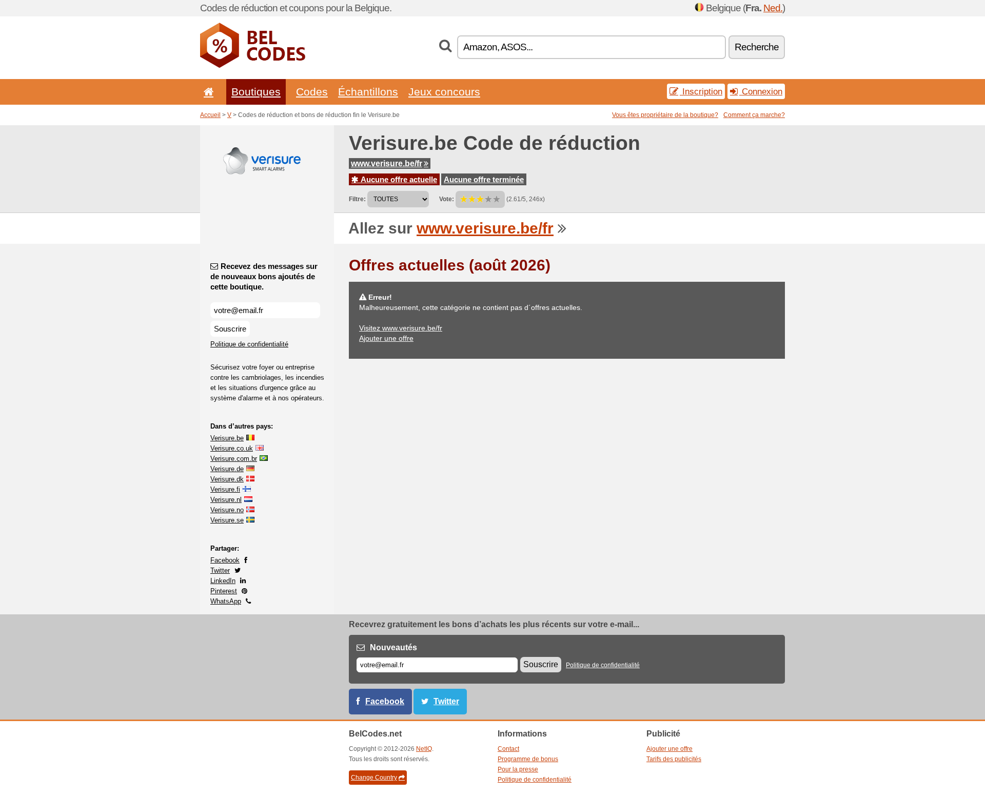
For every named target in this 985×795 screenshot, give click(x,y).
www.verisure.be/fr (386, 163)
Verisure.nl (226, 499)
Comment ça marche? (754, 115)
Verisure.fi (225, 489)
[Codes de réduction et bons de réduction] (252, 65)
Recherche (757, 47)
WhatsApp (225, 601)
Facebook (225, 560)
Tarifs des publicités (673, 759)
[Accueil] (206, 92)
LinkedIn (222, 581)
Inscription (701, 91)
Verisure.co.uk (231, 448)
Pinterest (223, 591)
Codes (312, 92)
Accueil (210, 115)
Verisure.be (227, 438)
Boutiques (256, 92)
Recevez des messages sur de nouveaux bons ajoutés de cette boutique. (264, 276)
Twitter (220, 570)
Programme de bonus (528, 759)
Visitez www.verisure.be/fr (400, 328)
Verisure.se (227, 520)
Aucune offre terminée (484, 179)
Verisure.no (227, 510)
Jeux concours (444, 92)
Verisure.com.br (233, 458)
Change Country (374, 777)
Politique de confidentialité (249, 344)
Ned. (772, 8)
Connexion (760, 91)
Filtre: (357, 199)
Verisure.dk (227, 479)
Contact (508, 748)
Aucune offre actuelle (398, 179)
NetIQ (424, 748)
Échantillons (368, 92)
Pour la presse (518, 769)
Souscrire (230, 328)
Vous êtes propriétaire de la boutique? (665, 115)
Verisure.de (227, 469)
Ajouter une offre (386, 338)
